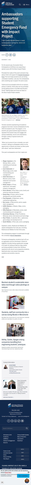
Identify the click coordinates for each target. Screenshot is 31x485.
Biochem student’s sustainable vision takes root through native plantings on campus (15, 284)
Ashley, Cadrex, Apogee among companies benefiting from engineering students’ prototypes (13, 342)
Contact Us (4, 416)
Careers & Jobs (6, 451)
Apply (22, 449)
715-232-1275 (12, 371)
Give (22, 456)
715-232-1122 (15, 410)
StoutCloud (20, 440)
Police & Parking (7, 457)
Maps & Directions (21, 436)
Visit (22, 452)
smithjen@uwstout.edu (14, 373)
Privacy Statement (12, 416)
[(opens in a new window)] (6, 54)
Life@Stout (5, 438)
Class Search (20, 438)
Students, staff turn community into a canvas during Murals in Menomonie (15, 313)
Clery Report (6, 459)
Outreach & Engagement (9, 440)
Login (22, 459)
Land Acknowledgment (23, 416)
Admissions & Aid (7, 435)
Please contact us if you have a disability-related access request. (14, 468)
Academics (6, 436)
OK (2, 482)
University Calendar (7, 453)
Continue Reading (8, 397)
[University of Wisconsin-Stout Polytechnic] (15, 406)
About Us (5, 442)
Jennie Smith (12, 365)
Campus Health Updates (23, 435)
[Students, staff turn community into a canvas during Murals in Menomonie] (15, 302)
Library (4, 455)
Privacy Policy (8, 472)
